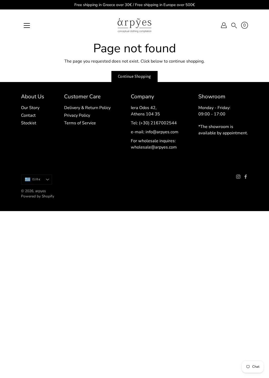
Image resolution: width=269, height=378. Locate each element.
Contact (28, 115)
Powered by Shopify (37, 196)
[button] (234, 25)
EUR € (36, 179)
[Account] (224, 25)
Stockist (28, 123)
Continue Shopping (134, 76)
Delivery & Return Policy (87, 108)
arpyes (40, 190)
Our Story (30, 108)
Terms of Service (80, 123)
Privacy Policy (77, 115)
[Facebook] (245, 177)
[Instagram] (238, 177)
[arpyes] (134, 25)
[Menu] (27, 25)
